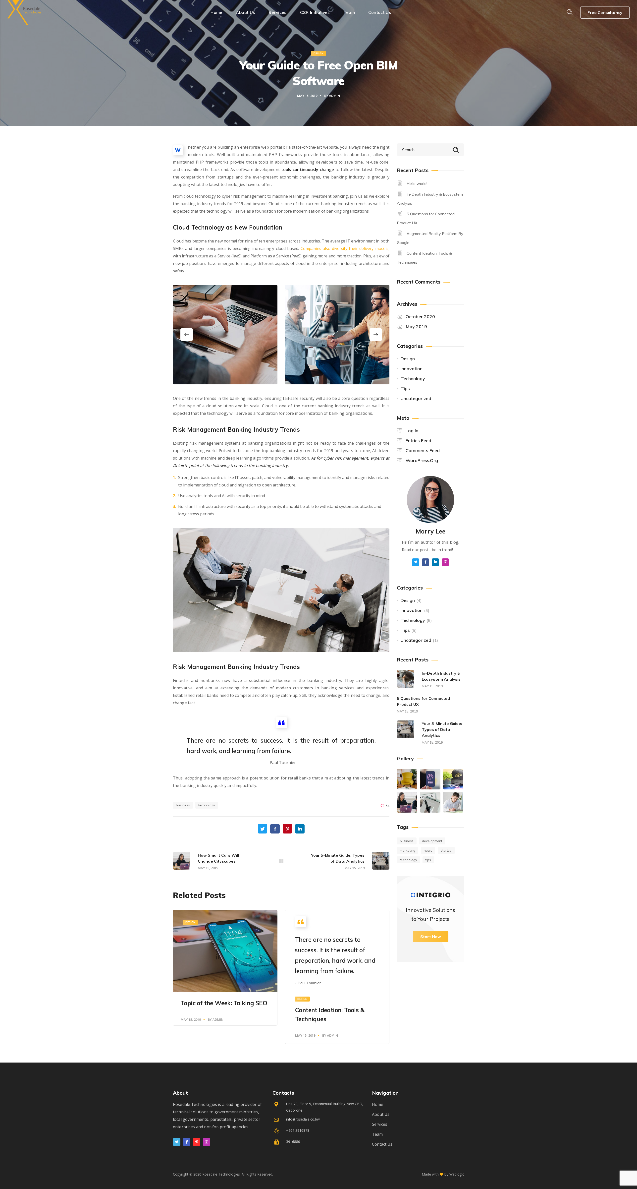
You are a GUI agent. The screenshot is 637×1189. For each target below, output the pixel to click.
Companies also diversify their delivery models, (345, 248)
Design (318, 53)
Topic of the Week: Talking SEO (224, 1003)
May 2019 (416, 326)
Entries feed (418, 440)
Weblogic (456, 1174)
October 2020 (420, 316)
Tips (405, 388)
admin (334, 95)
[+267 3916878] (318, 1131)
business (183, 805)
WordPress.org (422, 460)
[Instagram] (206, 1142)
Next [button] (376, 334)
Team (377, 1134)
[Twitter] (176, 1142)
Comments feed (423, 450)
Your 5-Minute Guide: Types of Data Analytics (442, 729)
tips (428, 860)
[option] (225, 334)
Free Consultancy (604, 12)
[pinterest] (196, 1142)
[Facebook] (186, 1142)
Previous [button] (186, 334)
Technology (413, 378)
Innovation (412, 368)
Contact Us (382, 1144)
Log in (412, 430)
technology (206, 805)
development (432, 841)
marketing (407, 850)
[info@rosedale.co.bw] (318, 1120)
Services (379, 1124)
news (428, 850)
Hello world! (417, 183)
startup (446, 850)
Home (377, 1104)
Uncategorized (416, 398)
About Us (380, 1114)
